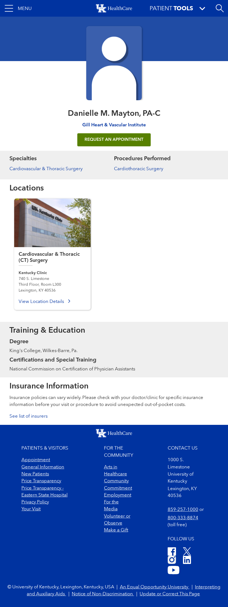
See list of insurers (28, 416)
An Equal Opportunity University (154, 587)
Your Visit (31, 509)
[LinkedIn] (187, 561)
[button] (18, 8)
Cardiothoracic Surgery (138, 169)
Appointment (35, 460)
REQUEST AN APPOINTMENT (114, 139)
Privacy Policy (35, 502)
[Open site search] (219, 8)
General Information (42, 467)
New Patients (35, 474)
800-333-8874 (183, 518)
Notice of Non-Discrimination (103, 594)
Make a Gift (116, 530)
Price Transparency (41, 481)
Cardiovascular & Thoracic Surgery (46, 169)
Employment (117, 495)
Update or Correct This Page (170, 594)
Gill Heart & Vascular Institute (114, 125)
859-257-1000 (183, 509)
